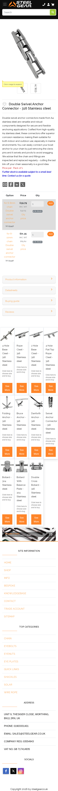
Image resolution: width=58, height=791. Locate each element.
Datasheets (11, 290)
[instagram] (21, 771)
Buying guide (12, 301)
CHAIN (7, 638)
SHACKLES (10, 677)
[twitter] (13, 771)
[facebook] (6, 771)
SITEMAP (9, 616)
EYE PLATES (11, 661)
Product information (15, 279)
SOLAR (8, 684)
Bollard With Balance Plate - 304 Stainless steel (21, 489)
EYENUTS (9, 653)
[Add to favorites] (4, 104)
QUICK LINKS (11, 669)
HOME (7, 562)
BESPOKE (9, 585)
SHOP (7, 570)
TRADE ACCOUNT (14, 608)
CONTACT (10, 601)
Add (51, 203)
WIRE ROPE (10, 692)
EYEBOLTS (10, 646)
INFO (7, 578)
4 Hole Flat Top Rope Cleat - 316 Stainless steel (50, 357)
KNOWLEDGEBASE (15, 593)
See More (7, 387)
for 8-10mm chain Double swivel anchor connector (9, 245)
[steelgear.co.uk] (20, 4)
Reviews (9, 312)
